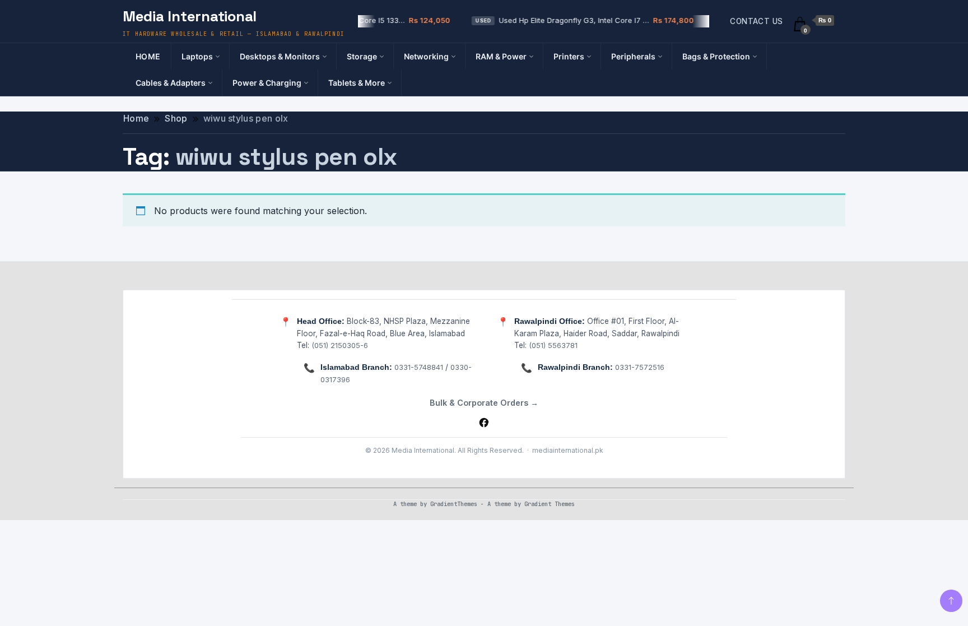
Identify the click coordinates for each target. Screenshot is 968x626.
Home (148, 56)
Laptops (197, 56)
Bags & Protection (716, 56)
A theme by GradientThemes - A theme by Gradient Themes (484, 504)
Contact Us (756, 21)
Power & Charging (266, 82)
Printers (568, 56)
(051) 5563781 (553, 345)
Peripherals (633, 56)
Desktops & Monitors (280, 56)
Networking (426, 56)
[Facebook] (484, 422)
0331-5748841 (418, 367)
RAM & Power (501, 56)
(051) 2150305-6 (339, 345)
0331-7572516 (639, 367)
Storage (362, 56)
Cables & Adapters (171, 82)
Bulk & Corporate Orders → (484, 402)
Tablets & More (356, 82)
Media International (190, 16)
